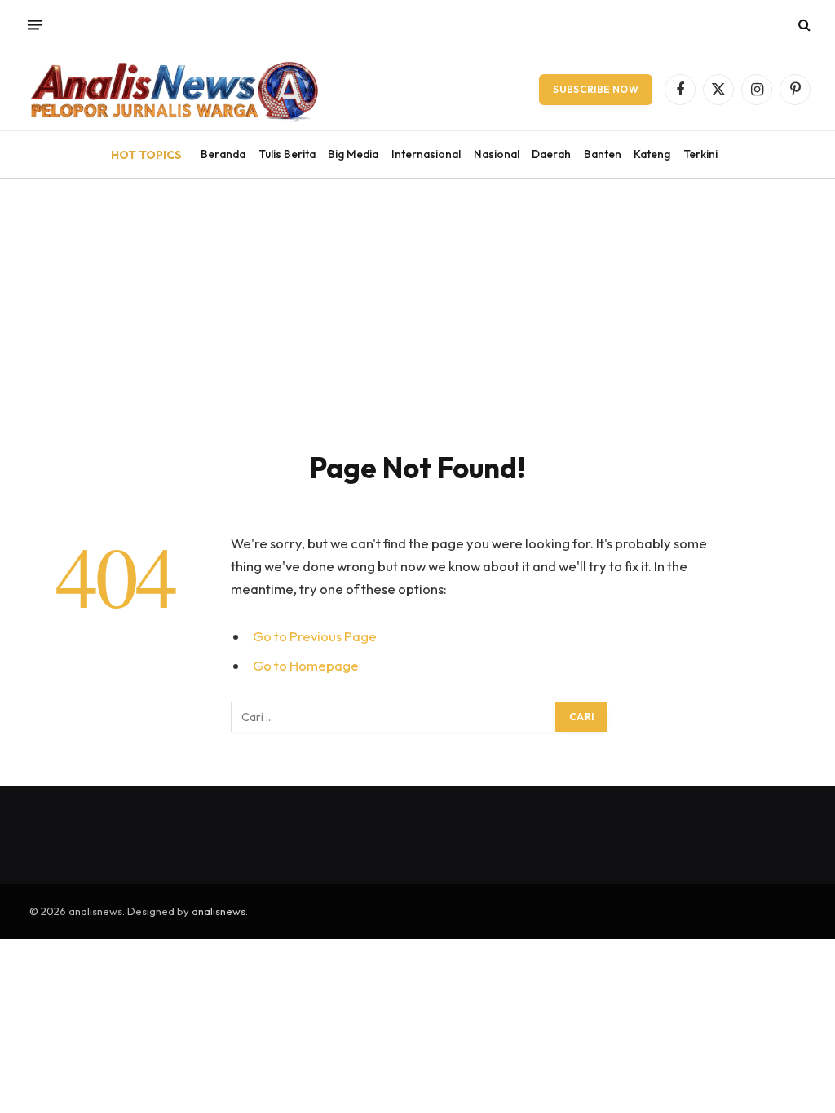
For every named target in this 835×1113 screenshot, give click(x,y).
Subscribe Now (595, 89)
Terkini (700, 154)
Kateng (652, 154)
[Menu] (35, 24)
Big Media (353, 154)
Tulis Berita (287, 154)
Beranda (223, 154)
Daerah (551, 154)
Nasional (496, 154)
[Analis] (172, 89)
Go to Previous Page (315, 635)
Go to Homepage (306, 665)
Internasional (426, 154)
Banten (602, 154)
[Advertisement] (417, 301)
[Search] (803, 25)
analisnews (218, 910)
